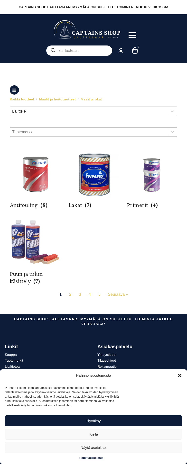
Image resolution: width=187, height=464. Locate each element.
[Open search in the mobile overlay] (79, 50)
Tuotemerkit (14, 360)
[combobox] (89, 111)
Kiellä (93, 434)
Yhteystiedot (106, 355)
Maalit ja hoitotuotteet (57, 99)
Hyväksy (93, 421)
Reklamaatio (107, 366)
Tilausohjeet (106, 360)
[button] (179, 375)
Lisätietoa (12, 366)
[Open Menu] (132, 35)
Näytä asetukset (94, 448)
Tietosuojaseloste (91, 458)
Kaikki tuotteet (22, 99)
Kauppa (11, 355)
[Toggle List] (172, 111)
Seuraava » (118, 294)
